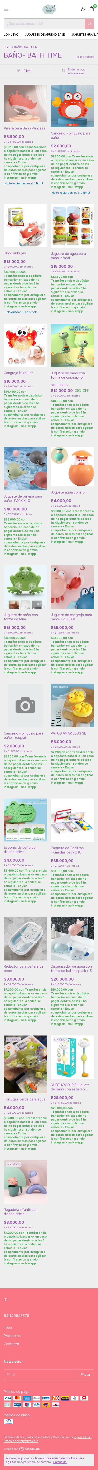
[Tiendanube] (22, 1450)
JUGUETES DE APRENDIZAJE (45, 35)
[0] (91, 9)
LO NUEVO (11, 35)
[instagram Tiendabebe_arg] (5, 1300)
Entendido (60, 1462)
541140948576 (16, 1316)
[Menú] (6, 9)
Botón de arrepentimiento (21, 1441)
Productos (12, 1336)
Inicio (7, 47)
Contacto (11, 1344)
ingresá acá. (82, 1437)
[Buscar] (89, 23)
